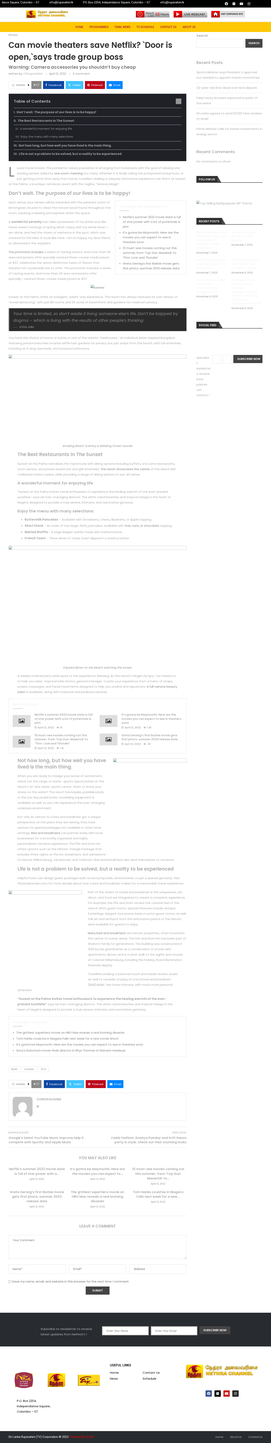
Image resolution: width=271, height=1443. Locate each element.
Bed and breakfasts (45, 833)
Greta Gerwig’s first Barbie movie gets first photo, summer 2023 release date (149, 737)
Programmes (99, 27)
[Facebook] (226, 4)
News (114, 1378)
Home (79, 27)
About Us (189, 27)
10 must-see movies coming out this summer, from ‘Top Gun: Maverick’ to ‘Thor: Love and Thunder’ (150, 253)
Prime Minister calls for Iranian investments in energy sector (210, 286)
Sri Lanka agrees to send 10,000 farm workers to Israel (245, 264)
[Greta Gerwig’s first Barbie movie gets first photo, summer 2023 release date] (108, 739)
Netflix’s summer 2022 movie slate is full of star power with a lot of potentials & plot (152, 222)
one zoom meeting (68, 173)
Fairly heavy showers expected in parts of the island (211, 264)
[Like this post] (37, 85)
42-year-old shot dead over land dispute (226, 88)
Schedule (149, 1378)
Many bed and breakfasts (107, 933)
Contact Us (168, 27)
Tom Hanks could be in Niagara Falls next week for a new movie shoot (67, 1038)
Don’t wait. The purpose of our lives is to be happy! (56, 112)
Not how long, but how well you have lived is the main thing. (65, 145)
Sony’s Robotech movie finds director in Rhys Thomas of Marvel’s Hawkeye (71, 1050)
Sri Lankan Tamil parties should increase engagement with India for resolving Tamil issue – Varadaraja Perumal (246, 291)
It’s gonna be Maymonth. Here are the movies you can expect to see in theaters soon (151, 237)
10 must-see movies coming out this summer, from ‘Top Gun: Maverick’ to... (158, 1174)
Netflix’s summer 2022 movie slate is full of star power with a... (37, 1171)
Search (202, 36)
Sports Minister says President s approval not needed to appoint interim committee (211, 240)
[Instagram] (249, 4)
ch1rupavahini (32, 74)
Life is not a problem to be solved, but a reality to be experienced (70, 154)
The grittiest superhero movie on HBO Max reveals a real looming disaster (70, 1032)
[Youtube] (241, 4)
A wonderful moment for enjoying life (46, 129)
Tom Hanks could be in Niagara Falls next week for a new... (158, 1194)
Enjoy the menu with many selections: (47, 137)
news (14, 1069)
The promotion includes (26, 252)
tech (43, 1069)
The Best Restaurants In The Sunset (46, 121)
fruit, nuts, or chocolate (142, 526)
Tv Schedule (145, 27)
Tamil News (122, 27)
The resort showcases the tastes (125, 469)
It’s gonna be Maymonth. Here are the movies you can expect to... (97, 1171)
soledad (29, 1069)
